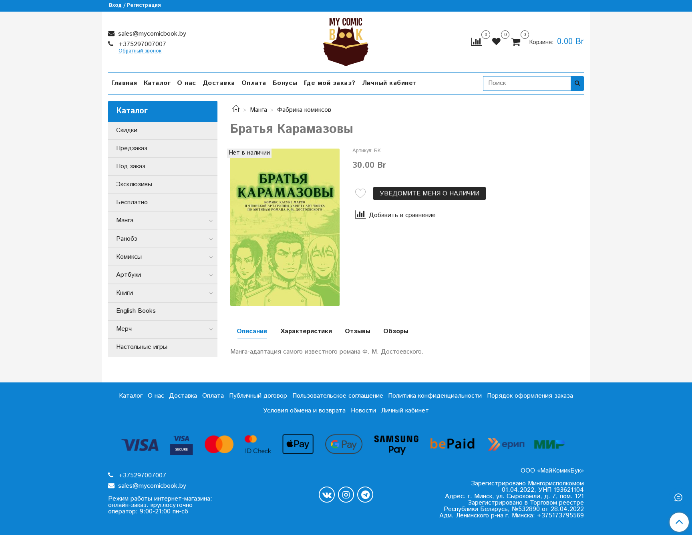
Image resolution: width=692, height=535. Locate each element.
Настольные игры (141, 347)
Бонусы (285, 83)
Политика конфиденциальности (435, 395)
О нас (186, 83)
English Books (136, 311)
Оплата (253, 83)
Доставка (219, 83)
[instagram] (346, 495)
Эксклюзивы (134, 184)
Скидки (126, 130)
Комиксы (129, 256)
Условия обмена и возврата (304, 410)
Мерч (124, 329)
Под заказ (130, 166)
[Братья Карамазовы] (285, 227)
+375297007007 (141, 44)
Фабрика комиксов (304, 110)
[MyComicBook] (345, 40)
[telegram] (365, 495)
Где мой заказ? (330, 83)
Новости (363, 410)
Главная (124, 83)
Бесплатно (132, 202)
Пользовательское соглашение (337, 395)
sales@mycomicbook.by (151, 33)
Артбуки (128, 275)
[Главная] (236, 110)
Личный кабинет (389, 83)
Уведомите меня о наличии (429, 193)
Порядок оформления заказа (530, 395)
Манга (258, 110)
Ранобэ (126, 238)
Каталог (157, 83)
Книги (124, 293)
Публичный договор (258, 395)
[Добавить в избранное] (360, 193)
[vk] (327, 495)
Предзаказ (131, 148)
